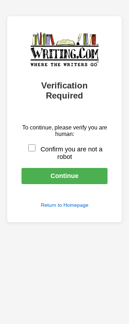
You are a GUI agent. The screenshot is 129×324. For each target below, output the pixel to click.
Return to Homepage (65, 205)
